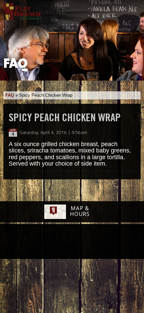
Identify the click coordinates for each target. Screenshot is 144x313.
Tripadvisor (64, 241)
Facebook (28, 242)
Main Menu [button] (133, 9)
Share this (131, 132)
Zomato (114, 242)
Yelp (89, 242)
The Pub (46, 242)
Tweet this (124, 132)
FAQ (9, 95)
